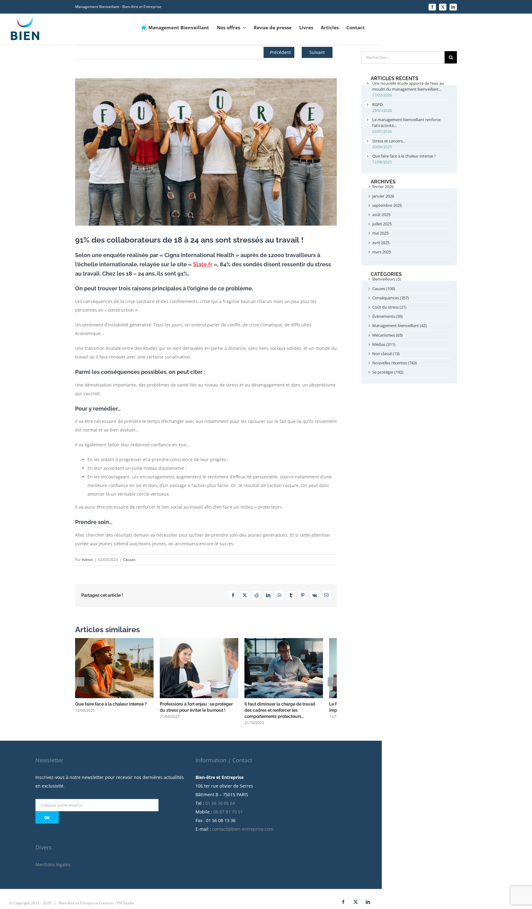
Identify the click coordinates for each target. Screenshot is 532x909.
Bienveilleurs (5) (386, 279)
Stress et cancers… (389, 141)
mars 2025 (381, 252)
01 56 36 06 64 (220, 806)
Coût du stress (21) (389, 307)
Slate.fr (202, 264)
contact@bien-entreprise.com (242, 832)
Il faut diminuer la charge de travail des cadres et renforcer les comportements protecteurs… (293, 714)
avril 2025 (380, 242)
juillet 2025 (382, 224)
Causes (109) (383, 288)
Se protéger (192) (387, 372)
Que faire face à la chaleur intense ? (111, 707)
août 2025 (381, 214)
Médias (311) (383, 344)
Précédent (280, 52)
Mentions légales (53, 868)
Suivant (317, 52)
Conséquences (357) (390, 298)
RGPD (377, 104)
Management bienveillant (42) (399, 325)
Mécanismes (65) (387, 335)
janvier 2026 (383, 196)
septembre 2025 (387, 205)
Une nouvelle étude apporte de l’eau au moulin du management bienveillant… (408, 86)
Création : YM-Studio (116, 906)
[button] (79, 683)
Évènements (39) (387, 316)
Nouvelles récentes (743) (394, 363)
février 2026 (382, 186)
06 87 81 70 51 (228, 815)
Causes (129, 559)
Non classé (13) (386, 353)
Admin (87, 559)
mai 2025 (380, 233)
